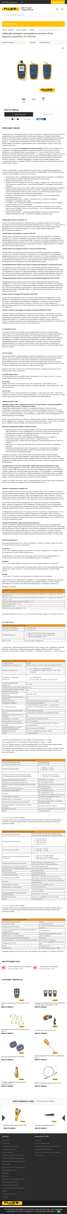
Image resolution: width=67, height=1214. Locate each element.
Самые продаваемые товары (23, 1101)
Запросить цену (19, 114)
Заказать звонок (58, 2)
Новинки (4, 1191)
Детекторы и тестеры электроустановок (13, 1179)
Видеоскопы (5, 1176)
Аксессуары (5, 1197)
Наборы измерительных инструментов (13, 1188)
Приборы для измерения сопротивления (13, 1161)
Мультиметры (6, 1140)
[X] (45, 119)
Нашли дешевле (27, 119)
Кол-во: (8, 119)
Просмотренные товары (45, 1101)
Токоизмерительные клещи (10, 1146)
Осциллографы (6, 1164)
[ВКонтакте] (37, 119)
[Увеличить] (33, 71)
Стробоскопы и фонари (8, 1194)
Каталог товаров (10, 24)
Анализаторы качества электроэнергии (13, 1155)
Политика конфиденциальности (43, 1149)
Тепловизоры (6, 1143)
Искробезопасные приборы (10, 1182)
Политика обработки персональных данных (47, 1146)
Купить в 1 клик (49, 114)
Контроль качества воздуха (10, 1185)
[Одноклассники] (40, 119)
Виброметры (5, 1173)
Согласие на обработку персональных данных (48, 1152)
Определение (13, 2)
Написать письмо (39, 1155)
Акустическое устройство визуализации (13, 1167)
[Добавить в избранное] (62, 48)
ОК (59, 1211)
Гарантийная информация (42, 1143)
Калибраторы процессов (9, 1149)
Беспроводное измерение (9, 1170)
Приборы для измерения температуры (13, 1158)
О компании (38, 1140)
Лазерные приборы (7, 1152)
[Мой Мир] (42, 119)
